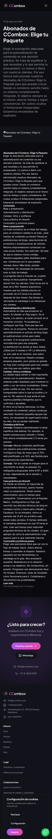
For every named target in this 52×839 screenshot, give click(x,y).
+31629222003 (15, 705)
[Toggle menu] (46, 5)
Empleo (6, 747)
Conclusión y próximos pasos (18, 223)
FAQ (5, 752)
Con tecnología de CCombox (18, 586)
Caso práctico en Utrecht (16, 219)
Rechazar (15, 814)
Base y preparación (13, 208)
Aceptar (15, 832)
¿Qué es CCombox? (12, 787)
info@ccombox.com (17, 700)
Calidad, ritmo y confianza (17, 216)
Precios (6, 736)
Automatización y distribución (18, 212)
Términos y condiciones (14, 767)
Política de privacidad (13, 772)
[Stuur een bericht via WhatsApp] (45, 832)
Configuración (18, 823)
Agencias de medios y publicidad (18, 792)
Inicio (5, 731)
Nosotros (7, 742)
